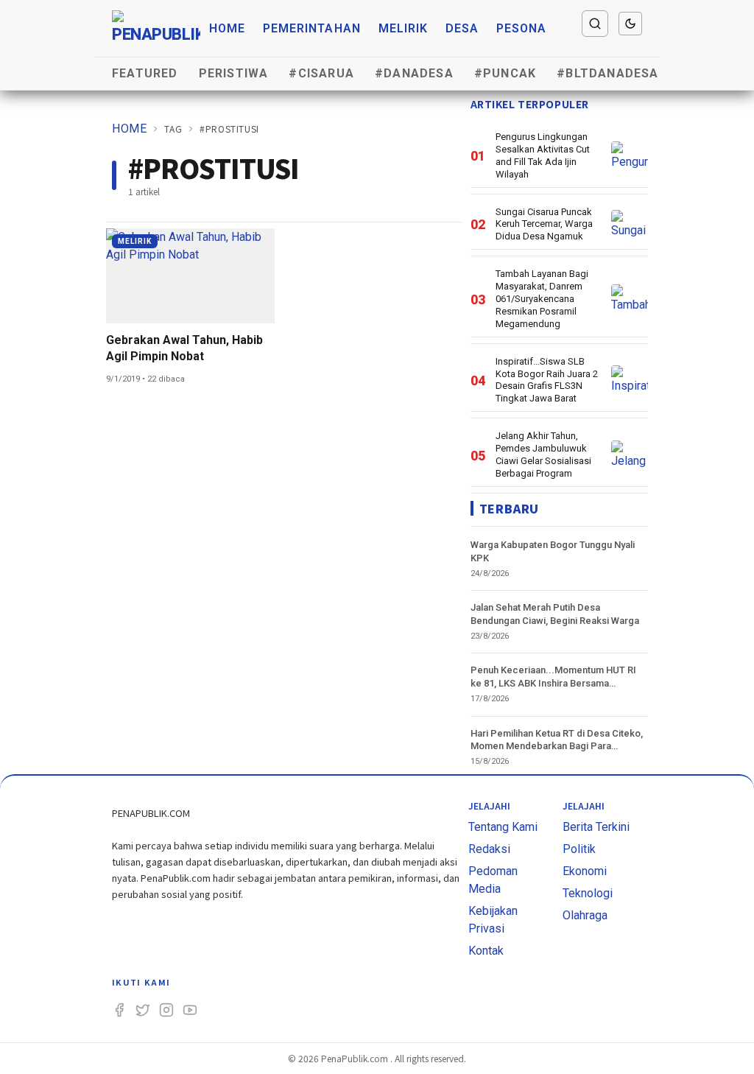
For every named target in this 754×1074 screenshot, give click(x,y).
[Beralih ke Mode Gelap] (630, 23)
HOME (129, 129)
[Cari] (595, 23)
